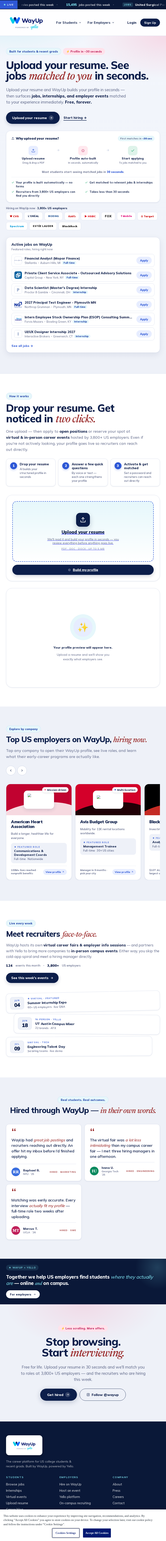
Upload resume (17, 1503)
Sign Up (150, 22)
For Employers (99, 23)
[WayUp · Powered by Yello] (26, 22)
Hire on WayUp (70, 1484)
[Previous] (11, 770)
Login (131, 23)
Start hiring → (75, 118)
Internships (14, 1490)
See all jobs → (22, 346)
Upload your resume (29, 118)
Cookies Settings (66, 1533)
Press (116, 1490)
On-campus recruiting (75, 1503)
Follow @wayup (105, 1395)
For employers (20, 1294)
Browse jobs (15, 1484)
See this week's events (29, 978)
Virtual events (16, 1497)
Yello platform (69, 1497)
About (117, 1484)
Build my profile (85, 570)
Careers (118, 1497)
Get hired (55, 1395)
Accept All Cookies (97, 1533)
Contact (119, 1503)
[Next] (22, 770)
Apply (144, 260)
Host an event (69, 1490)
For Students (66, 23)
